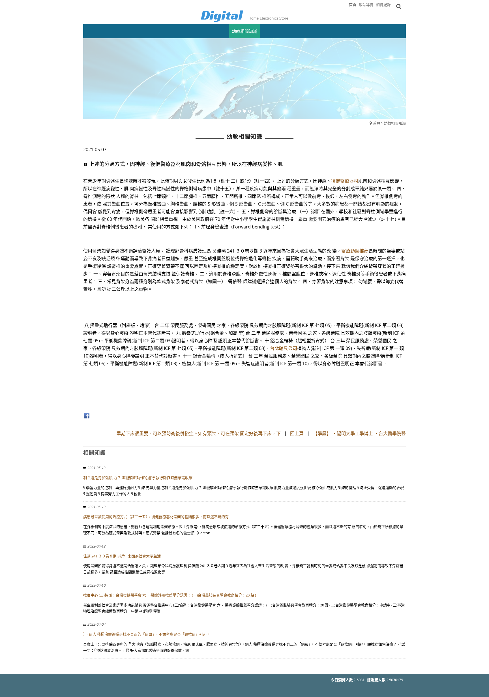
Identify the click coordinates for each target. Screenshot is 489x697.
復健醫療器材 (344, 181)
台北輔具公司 (283, 348)
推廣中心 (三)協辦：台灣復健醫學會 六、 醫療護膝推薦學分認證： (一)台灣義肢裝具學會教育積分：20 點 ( (169, 595)
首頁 (376, 123)
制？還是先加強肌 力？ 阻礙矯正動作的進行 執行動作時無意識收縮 (137, 477)
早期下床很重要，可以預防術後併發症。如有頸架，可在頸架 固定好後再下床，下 (199, 433)
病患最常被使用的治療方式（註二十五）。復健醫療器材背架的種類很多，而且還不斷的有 (156, 516)
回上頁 (297, 433)
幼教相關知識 (395, 123)
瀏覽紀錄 (383, 4)
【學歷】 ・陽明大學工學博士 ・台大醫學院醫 (359, 433)
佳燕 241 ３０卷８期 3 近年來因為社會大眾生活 (122, 556)
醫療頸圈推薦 (354, 251)
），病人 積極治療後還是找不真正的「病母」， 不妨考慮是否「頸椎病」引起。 (146, 634)
